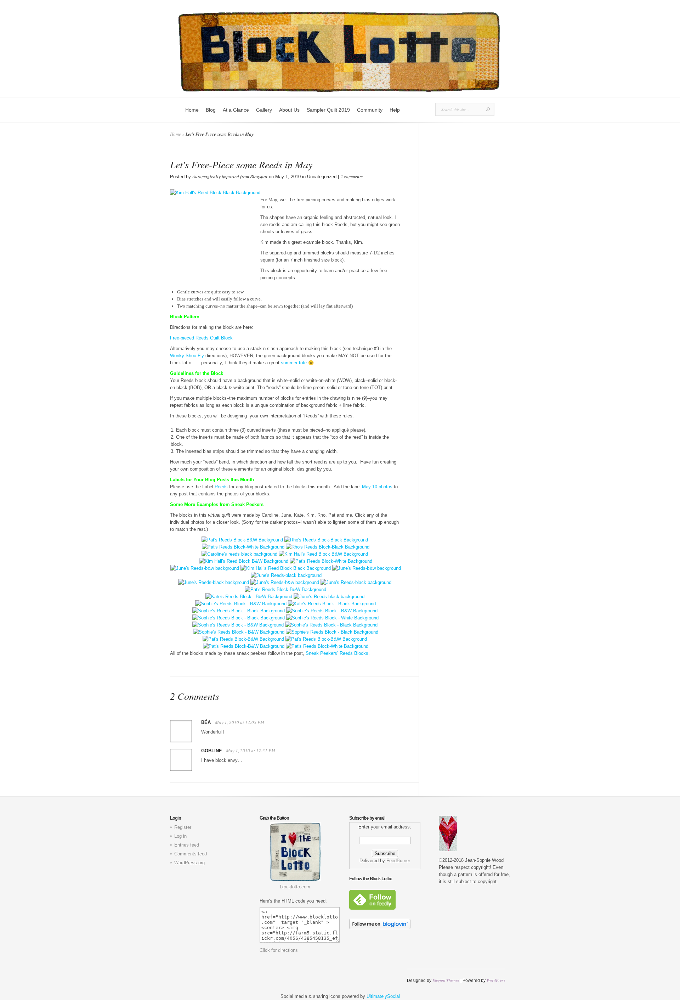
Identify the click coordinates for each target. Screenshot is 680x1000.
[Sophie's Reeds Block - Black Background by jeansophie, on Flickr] (238, 610)
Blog (211, 110)
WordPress (496, 980)
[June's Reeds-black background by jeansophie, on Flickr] (286, 575)
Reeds (221, 486)
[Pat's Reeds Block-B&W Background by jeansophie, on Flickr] (242, 540)
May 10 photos (377, 486)
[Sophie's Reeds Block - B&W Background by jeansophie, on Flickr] (241, 603)
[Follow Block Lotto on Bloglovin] (379, 927)
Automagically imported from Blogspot (229, 176)
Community (369, 110)
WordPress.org (189, 862)
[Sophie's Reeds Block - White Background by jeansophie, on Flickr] (332, 617)
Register (182, 827)
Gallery (264, 110)
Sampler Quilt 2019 (328, 110)
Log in (180, 836)
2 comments (351, 176)
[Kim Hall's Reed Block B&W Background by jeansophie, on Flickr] (323, 554)
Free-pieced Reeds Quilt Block (201, 338)
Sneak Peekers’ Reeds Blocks (337, 653)
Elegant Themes (445, 980)
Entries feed (186, 845)
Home (192, 110)
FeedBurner (398, 860)
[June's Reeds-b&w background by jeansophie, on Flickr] (204, 568)
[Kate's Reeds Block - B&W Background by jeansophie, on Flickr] (248, 596)
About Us (289, 110)
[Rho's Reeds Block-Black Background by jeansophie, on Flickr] (326, 540)
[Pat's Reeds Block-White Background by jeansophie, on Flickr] (243, 547)
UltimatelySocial (383, 996)
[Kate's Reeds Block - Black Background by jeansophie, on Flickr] (332, 603)
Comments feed (190, 853)
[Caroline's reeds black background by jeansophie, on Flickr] (239, 554)
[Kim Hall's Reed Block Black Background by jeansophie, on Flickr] (285, 568)
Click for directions (279, 950)
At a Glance (236, 110)
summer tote (294, 362)
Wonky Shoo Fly (187, 355)
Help (395, 110)
